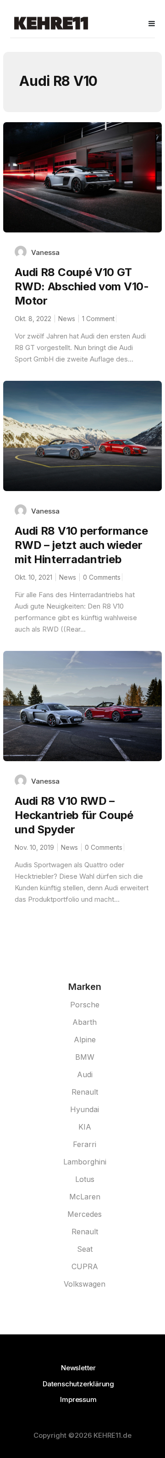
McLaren (84, 1196)
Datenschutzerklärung (78, 1383)
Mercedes (84, 1214)
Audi (85, 1074)
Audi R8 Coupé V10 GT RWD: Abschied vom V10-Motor (81, 286)
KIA (84, 1126)
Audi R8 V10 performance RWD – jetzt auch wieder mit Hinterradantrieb (81, 545)
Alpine (85, 1039)
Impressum (78, 1399)
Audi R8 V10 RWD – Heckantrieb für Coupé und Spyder (74, 815)
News (66, 318)
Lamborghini (84, 1161)
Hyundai (84, 1109)
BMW (84, 1057)
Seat (85, 1249)
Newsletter (78, 1367)
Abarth (84, 1022)
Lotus (84, 1179)
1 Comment (98, 318)
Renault (85, 1091)
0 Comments (102, 577)
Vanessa (45, 252)
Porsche (84, 1004)
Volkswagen (84, 1283)
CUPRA (85, 1266)
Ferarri (84, 1144)
